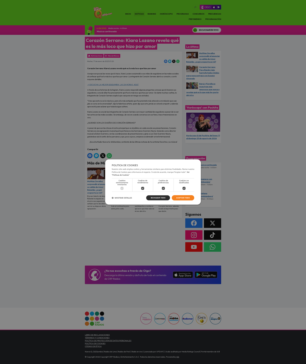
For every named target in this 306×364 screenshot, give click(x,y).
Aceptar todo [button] (183, 198)
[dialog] (153, 182)
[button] (122, 197)
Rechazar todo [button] (158, 198)
